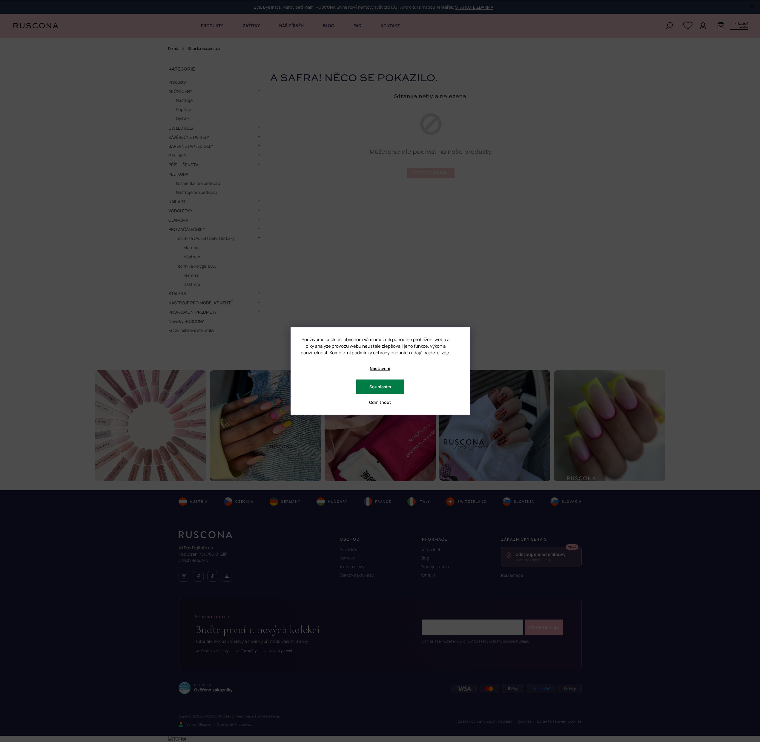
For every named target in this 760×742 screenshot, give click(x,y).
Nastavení (380, 368)
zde (445, 352)
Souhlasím (380, 387)
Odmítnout (380, 402)
